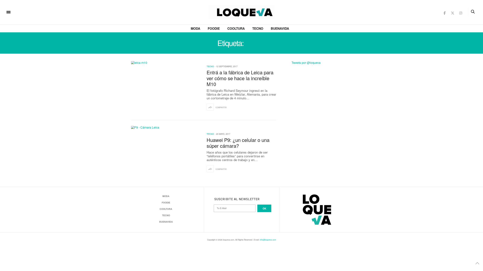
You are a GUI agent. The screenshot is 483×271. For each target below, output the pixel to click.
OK (264, 208)
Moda (195, 28)
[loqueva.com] (33, 12)
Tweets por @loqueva (306, 62)
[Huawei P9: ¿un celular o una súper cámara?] (166, 152)
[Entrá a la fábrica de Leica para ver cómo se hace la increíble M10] (166, 88)
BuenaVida (280, 28)
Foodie (214, 28)
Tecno (257, 28)
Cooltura (236, 28)
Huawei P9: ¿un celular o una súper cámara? (238, 142)
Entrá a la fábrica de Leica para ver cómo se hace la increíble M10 (240, 78)
